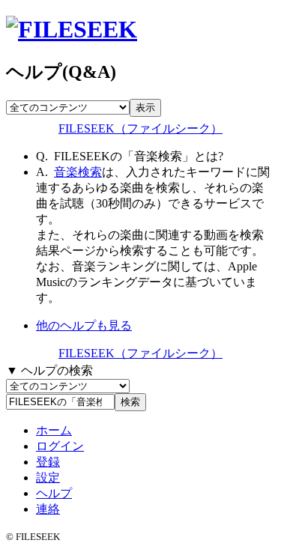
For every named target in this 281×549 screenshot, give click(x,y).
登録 (48, 461)
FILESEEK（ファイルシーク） (140, 128)
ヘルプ (54, 493)
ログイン (60, 446)
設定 (48, 477)
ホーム (54, 430)
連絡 (48, 509)
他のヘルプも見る (84, 325)
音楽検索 (78, 172)
